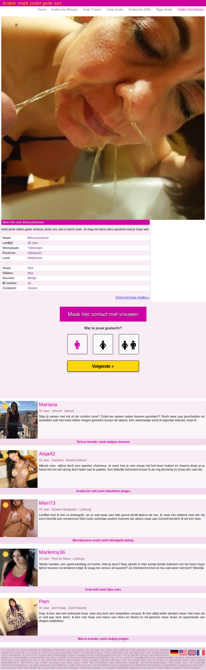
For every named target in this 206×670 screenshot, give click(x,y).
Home (42, 9)
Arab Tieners (92, 9)
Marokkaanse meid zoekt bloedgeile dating (103, 540)
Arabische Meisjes (64, 9)
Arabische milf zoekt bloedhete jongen (103, 491)
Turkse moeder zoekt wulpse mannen (103, 442)
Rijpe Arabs (164, 9)
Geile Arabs (115, 9)
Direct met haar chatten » (133, 297)
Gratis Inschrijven (190, 9)
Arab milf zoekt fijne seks (103, 589)
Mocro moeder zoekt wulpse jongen (103, 639)
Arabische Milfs (140, 9)
